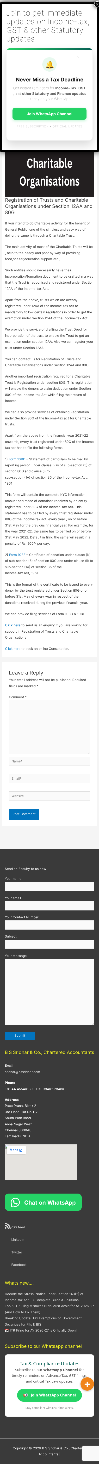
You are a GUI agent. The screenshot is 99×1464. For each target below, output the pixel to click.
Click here (12, 625)
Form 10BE (17, 555)
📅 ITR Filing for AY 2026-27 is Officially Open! (41, 1330)
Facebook (18, 1265)
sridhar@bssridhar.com (22, 1072)
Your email (13, 898)
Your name (13, 879)
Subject (11, 936)
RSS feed (18, 1227)
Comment (18, 697)
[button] (87, 1384)
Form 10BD (17, 459)
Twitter (16, 1252)
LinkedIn (17, 1239)
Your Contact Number (21, 917)
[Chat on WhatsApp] (43, 1202)
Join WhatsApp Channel (49, 1395)
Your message (16, 956)
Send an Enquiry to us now (25, 869)
